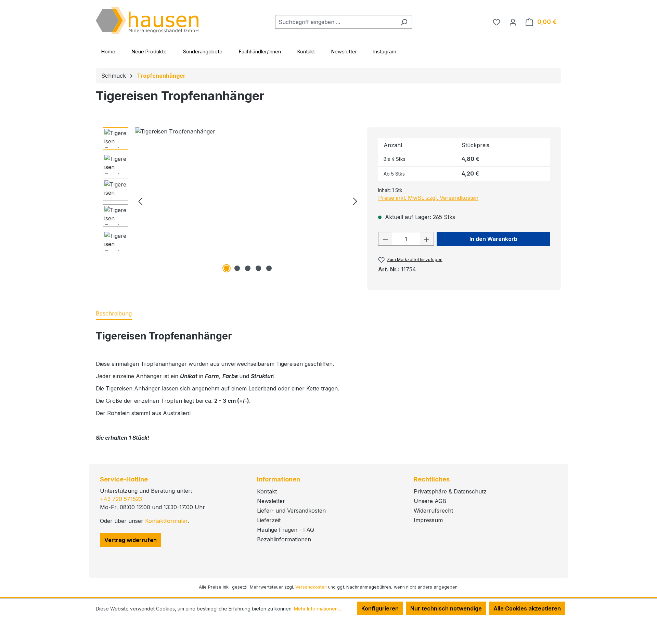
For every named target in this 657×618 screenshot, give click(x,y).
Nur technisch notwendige (446, 608)
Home (108, 51)
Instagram (384, 51)
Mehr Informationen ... (318, 608)
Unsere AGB (430, 501)
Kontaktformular (166, 520)
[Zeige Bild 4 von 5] (258, 268)
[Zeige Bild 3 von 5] (247, 268)
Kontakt (306, 51)
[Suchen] (404, 22)
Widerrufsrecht (433, 510)
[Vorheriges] (140, 201)
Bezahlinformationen (284, 539)
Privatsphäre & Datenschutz (450, 491)
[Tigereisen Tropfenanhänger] (247, 200)
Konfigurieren (380, 608)
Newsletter (344, 51)
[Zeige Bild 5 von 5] (269, 268)
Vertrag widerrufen (130, 540)
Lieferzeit (269, 520)
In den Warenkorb (493, 238)
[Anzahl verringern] (385, 239)
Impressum (428, 520)
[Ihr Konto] (513, 22)
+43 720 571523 (121, 498)
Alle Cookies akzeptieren (527, 608)
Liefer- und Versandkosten (291, 510)
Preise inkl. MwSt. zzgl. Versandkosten (428, 197)
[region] (231, 200)
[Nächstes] (355, 201)
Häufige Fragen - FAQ (285, 529)
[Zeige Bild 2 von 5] (237, 268)
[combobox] (335, 22)
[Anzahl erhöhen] (427, 239)
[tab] (114, 314)
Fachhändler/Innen (260, 51)
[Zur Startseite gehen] (147, 20)
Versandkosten (311, 587)
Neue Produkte (149, 51)
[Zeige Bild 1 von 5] (226, 268)
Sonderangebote (202, 51)
